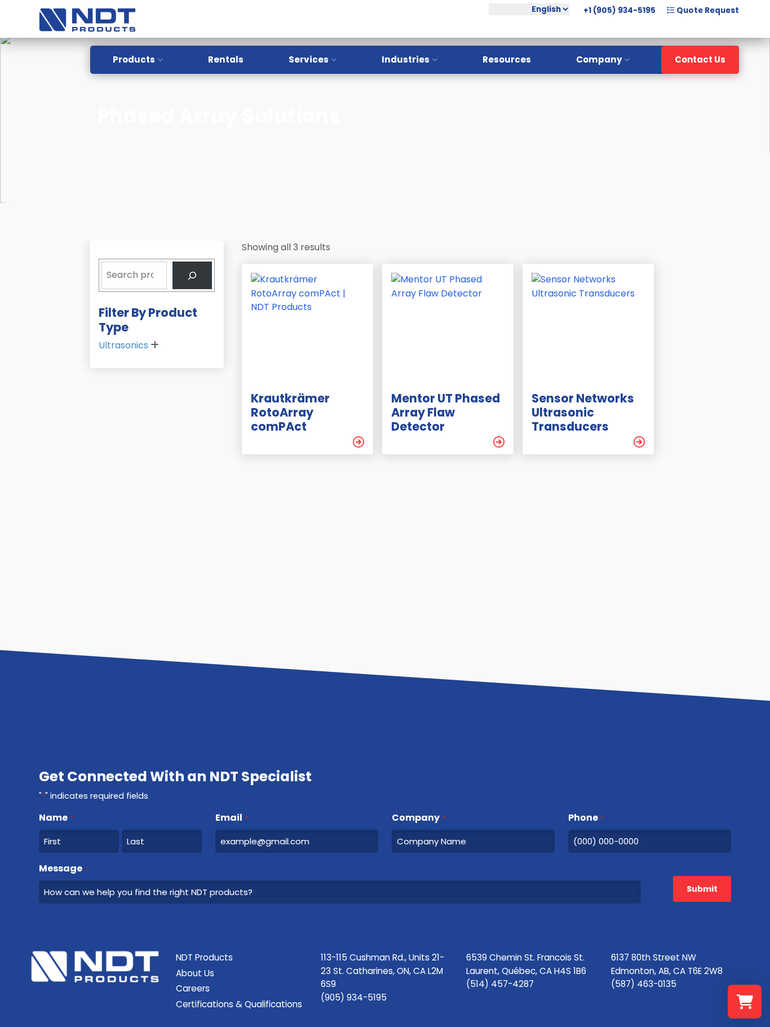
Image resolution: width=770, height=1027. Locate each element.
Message (63, 868)
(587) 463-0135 (643, 984)
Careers (193, 988)
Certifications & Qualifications (239, 1004)
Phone (585, 817)
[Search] (192, 275)
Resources (507, 59)
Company (599, 59)
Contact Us (700, 59)
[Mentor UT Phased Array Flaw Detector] (499, 442)
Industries (406, 59)
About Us (195, 973)
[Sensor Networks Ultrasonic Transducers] (639, 442)
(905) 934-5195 (354, 997)
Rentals (226, 59)
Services (309, 59)
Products (134, 59)
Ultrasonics (123, 345)
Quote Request (707, 10)
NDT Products (204, 957)
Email (231, 817)
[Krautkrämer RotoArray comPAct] (358, 442)
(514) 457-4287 (500, 984)
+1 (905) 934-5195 (619, 10)
